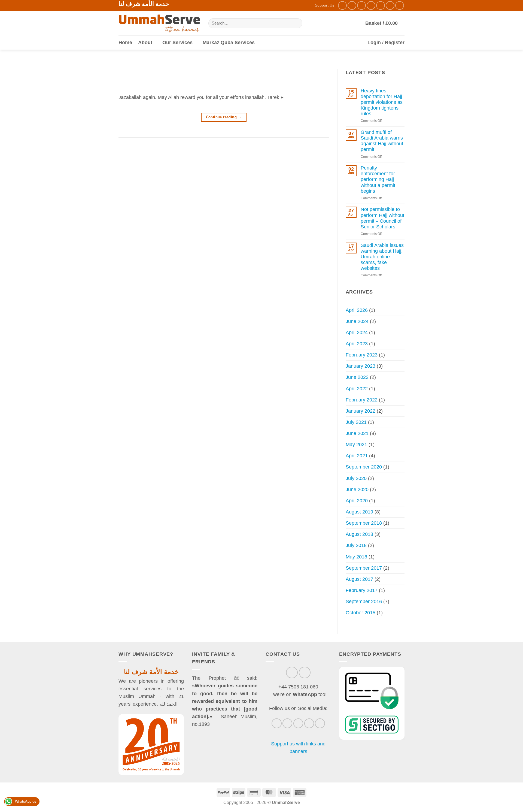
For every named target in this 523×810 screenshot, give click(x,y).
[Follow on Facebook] (342, 5)
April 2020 (357, 500)
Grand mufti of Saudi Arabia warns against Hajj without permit (382, 140)
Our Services (177, 42)
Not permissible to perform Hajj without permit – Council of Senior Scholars (382, 218)
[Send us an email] (371, 5)
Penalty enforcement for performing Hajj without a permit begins (378, 179)
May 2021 (356, 444)
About (145, 42)
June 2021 (357, 433)
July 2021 (356, 422)
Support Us (324, 5)
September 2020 (364, 467)
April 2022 (357, 388)
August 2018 (359, 534)
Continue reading (224, 117)
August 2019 (359, 512)
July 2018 (356, 545)
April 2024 (357, 332)
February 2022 (362, 400)
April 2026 (357, 310)
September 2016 (364, 601)
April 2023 (357, 343)
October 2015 (360, 612)
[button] (385, 23)
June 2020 (357, 489)
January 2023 (360, 366)
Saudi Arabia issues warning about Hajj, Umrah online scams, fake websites (382, 257)
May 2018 (356, 557)
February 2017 (362, 590)
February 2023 (362, 355)
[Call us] (380, 5)
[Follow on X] (361, 5)
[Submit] (296, 23)
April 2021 (357, 455)
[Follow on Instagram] (352, 5)
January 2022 (360, 411)
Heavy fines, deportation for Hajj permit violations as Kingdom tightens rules (382, 102)
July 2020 (356, 478)
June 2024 (357, 321)
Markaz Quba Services (229, 42)
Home (125, 42)
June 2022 (357, 377)
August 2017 (359, 579)
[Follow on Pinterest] (390, 5)
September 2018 (364, 523)
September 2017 (364, 568)
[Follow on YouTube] (399, 5)
